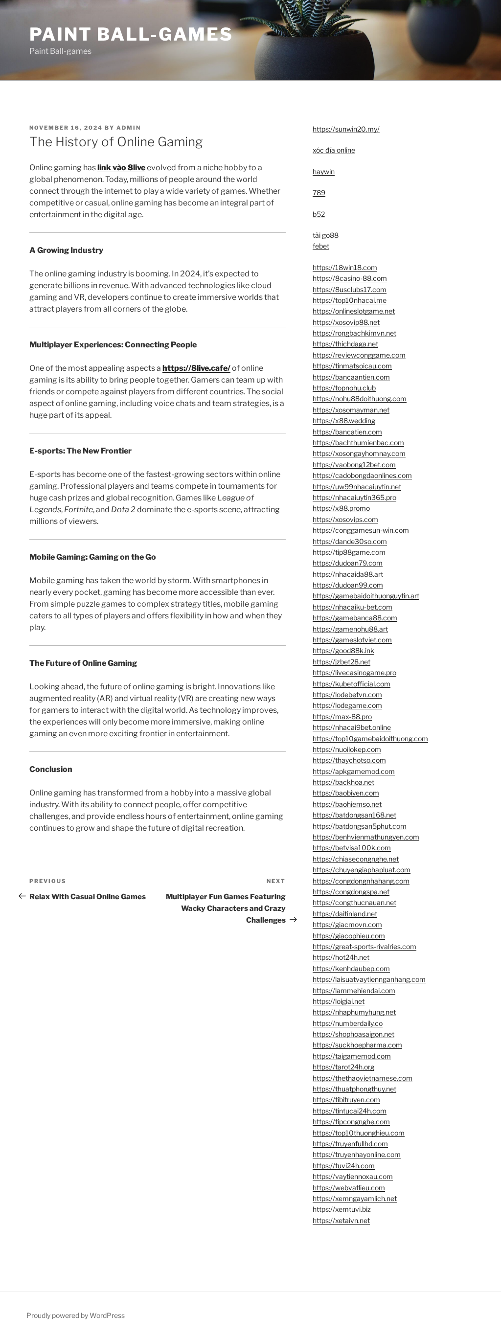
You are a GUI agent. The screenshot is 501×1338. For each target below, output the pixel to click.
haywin (324, 171)
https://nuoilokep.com (347, 749)
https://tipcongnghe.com (351, 1121)
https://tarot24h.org (343, 1067)
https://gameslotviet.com (352, 639)
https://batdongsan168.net (354, 815)
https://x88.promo (341, 508)
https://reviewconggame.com (359, 355)
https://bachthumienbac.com (358, 442)
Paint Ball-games (131, 34)
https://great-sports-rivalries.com (364, 946)
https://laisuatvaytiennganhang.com (369, 979)
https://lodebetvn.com (347, 694)
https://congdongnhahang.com (361, 881)
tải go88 (326, 235)
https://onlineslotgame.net (354, 311)
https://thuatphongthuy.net (354, 1089)
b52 (319, 214)
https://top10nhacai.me (350, 300)
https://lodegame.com (347, 705)
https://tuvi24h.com (344, 1165)
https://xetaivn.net (341, 1220)
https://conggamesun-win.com (361, 530)
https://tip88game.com (349, 552)
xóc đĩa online (334, 150)
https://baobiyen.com (346, 793)
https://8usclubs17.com (350, 289)
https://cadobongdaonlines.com (362, 475)
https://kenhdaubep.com (351, 968)
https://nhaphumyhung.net (354, 1012)
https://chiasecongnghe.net (356, 859)
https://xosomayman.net (351, 410)
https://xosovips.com (345, 519)
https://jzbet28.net (341, 662)
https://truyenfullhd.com (350, 1143)
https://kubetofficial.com (351, 684)
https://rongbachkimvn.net (354, 333)
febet (321, 246)
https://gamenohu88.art (350, 629)
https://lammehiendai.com (354, 990)
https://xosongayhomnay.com (359, 453)
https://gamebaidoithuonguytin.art (366, 595)
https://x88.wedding (344, 420)
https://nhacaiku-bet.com (352, 607)
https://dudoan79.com (348, 563)
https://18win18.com (345, 267)
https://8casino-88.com (350, 278)
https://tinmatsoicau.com (352, 366)
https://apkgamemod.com (354, 771)
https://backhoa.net (343, 782)
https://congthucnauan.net (354, 902)
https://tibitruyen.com (346, 1099)
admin (128, 127)
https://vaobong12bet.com (354, 464)
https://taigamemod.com (352, 1056)
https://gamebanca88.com (355, 617)
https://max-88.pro (342, 716)
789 (319, 192)
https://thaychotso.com (349, 760)
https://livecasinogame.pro (354, 672)
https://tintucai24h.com (350, 1111)
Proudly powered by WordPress (75, 1315)
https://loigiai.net (338, 1001)
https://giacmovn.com (347, 924)
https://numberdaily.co (348, 1023)
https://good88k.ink (343, 650)
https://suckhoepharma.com (357, 1045)
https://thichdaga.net (345, 344)
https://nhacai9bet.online (352, 727)
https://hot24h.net (341, 957)
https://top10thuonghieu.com (359, 1133)
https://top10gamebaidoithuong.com (370, 738)
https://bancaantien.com (351, 377)
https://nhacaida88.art (348, 574)
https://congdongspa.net (351, 891)
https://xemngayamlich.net (355, 1198)
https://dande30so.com (350, 541)
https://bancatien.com (347, 432)
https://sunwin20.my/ (346, 129)
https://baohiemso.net (347, 804)
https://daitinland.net (345, 913)
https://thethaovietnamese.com (362, 1078)
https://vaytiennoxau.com (353, 1176)
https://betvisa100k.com (352, 847)
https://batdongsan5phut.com (360, 826)
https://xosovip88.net (346, 322)
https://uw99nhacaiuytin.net (357, 486)
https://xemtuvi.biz (342, 1209)
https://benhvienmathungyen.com (366, 837)
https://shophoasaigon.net (353, 1034)
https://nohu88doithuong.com (360, 398)
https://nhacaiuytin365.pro (354, 497)
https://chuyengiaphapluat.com (361, 869)
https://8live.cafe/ (196, 368)
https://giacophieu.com (349, 935)
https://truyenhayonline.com (357, 1154)
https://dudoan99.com (348, 585)
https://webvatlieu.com (349, 1187)
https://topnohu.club (344, 388)
